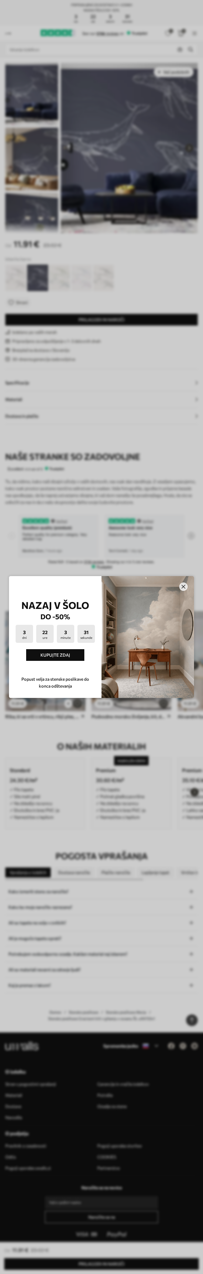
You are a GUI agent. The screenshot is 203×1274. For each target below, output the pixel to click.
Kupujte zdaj (55, 654)
